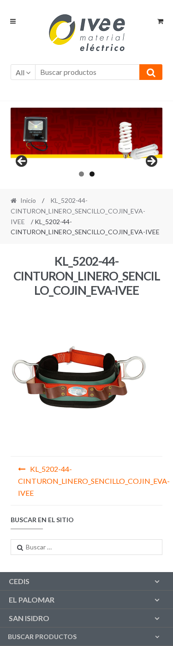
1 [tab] (81, 174)
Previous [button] (22, 162)
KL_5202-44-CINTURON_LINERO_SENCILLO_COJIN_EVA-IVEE (78, 210)
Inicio (28, 200)
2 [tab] (92, 174)
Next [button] (151, 162)
